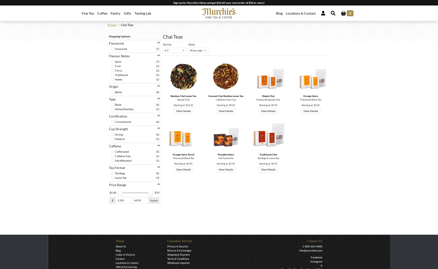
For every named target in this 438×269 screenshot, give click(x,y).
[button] (134, 43)
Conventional (123, 121)
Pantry (115, 13)
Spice (118, 61)
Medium (120, 139)
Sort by (167, 44)
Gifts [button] (127, 13)
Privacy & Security (177, 246)
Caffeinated (122, 151)
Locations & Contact (301, 13)
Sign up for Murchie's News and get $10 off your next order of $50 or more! (219, 2)
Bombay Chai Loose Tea (183, 96)
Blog (279, 13)
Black (118, 104)
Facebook (316, 257)
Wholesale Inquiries (178, 262)
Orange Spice (310, 96)
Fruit (118, 66)
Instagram (316, 261)
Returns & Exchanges (179, 250)
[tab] (134, 43)
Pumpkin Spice (226, 154)
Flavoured (121, 48)
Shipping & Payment (178, 254)
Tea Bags (120, 173)
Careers (120, 258)
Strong (119, 134)
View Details (183, 111)
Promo (112, 25)
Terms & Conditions (178, 258)
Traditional (121, 75)
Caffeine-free (123, 156)
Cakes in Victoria (125, 254)
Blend (118, 92)
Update (154, 200)
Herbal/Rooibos (124, 109)
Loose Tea (120, 177)
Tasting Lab (142, 13)
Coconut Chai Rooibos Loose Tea (225, 96)
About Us (121, 246)
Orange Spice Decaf (183, 154)
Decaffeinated (123, 160)
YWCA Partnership (126, 266)
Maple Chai (268, 96)
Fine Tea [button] (88, 13)
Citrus (118, 70)
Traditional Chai (268, 154)
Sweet (118, 79)
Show (191, 44)
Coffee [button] (102, 13)
